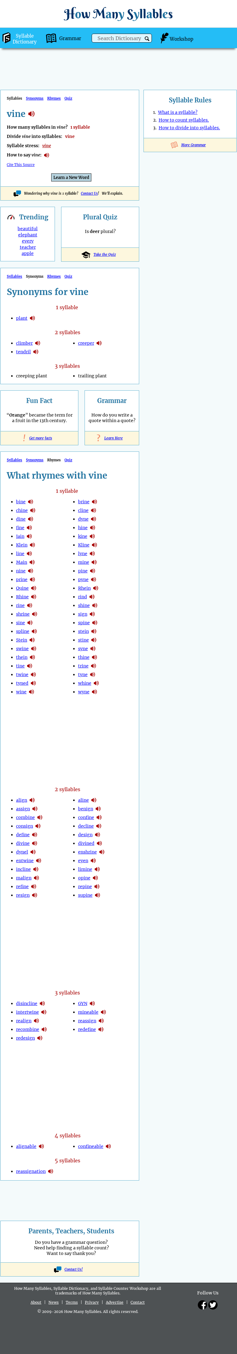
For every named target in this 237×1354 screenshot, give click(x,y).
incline (23, 869)
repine (85, 886)
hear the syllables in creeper (99, 343)
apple (28, 253)
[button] (147, 38)
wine (21, 692)
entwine (25, 860)
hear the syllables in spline (34, 631)
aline (83, 800)
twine (22, 674)
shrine (23, 614)
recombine (27, 1029)
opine (84, 878)
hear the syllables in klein (32, 545)
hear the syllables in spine (94, 622)
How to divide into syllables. (189, 128)
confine (86, 817)
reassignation (31, 1171)
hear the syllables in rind (91, 596)
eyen (83, 860)
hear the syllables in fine (29, 527)
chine (22, 510)
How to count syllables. (184, 120)
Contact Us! (73, 1269)
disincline (26, 1003)
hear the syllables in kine (92, 536)
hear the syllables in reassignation (50, 1171)
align (21, 800)
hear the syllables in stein (32, 640)
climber (24, 343)
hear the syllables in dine (30, 519)
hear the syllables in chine (32, 510)
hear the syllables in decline (98, 826)
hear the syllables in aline (93, 800)
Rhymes (54, 98)
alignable (26, 1146)
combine (25, 817)
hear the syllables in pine (92, 571)
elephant (27, 235)
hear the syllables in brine (94, 501)
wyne (83, 692)
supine (85, 895)
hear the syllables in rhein (95, 588)
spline (22, 631)
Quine (22, 588)
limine (85, 869)
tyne (83, 674)
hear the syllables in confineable (108, 1146)
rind (82, 597)
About (36, 1302)
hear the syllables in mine (94, 562)
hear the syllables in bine (30, 501)
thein (21, 657)
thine (83, 657)
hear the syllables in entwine (38, 860)
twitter (213, 1305)
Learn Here (112, 438)
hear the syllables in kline (94, 545)
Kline (83, 545)
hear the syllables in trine (93, 666)
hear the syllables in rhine (33, 596)
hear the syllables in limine (97, 869)
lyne (82, 553)
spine (84, 622)
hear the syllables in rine (29, 605)
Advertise (114, 1302)
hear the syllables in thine (94, 657)
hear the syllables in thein (32, 657)
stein (83, 631)
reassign (87, 1021)
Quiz (68, 98)
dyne (83, 519)
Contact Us (89, 193)
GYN (82, 1003)
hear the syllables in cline (93, 510)
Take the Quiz (105, 254)
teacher (28, 247)
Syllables (14, 276)
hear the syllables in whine (96, 683)
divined (86, 843)
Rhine (22, 597)
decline (86, 826)
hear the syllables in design (97, 834)
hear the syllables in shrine (34, 614)
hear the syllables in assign (34, 808)
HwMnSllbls (118, 13)
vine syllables (31, 114)
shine (84, 605)
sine (20, 622)
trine (83, 666)
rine (20, 605)
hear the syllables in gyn (92, 1003)
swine (22, 648)
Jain (20, 536)
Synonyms (35, 98)
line (20, 553)
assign (23, 809)
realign (23, 1021)
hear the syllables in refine (33, 886)
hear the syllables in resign (34, 895)
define (23, 834)
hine (83, 527)
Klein (21, 545)
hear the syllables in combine (39, 817)
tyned (22, 683)
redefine (87, 1029)
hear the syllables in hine (92, 527)
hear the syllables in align (32, 800)
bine (21, 502)
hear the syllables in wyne (94, 691)
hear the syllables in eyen (93, 860)
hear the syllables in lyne (92, 553)
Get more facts (39, 438)
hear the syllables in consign (37, 826)
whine (84, 683)
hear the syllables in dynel (33, 852)
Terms (72, 1302)
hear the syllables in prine (32, 579)
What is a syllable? (178, 112)
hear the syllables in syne (92, 648)
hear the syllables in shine (94, 605)
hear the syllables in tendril (35, 351)
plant (21, 318)
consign (24, 826)
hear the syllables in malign (36, 878)
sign (82, 614)
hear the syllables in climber (37, 343)
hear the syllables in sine (29, 622)
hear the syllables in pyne (93, 579)
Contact (138, 1302)
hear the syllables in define (34, 834)
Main (21, 562)
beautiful (28, 228)
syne (83, 648)
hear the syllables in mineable (103, 1012)
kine (82, 536)
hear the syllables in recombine (44, 1029)
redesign (25, 1038)
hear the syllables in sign (92, 614)
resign (23, 895)
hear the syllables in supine (97, 895)
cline (83, 510)
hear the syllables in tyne (92, 674)
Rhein (84, 588)
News (53, 1302)
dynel (22, 852)
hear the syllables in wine (31, 691)
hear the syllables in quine (33, 588)
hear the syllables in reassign (101, 1020)
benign (85, 809)
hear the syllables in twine (33, 674)
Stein (21, 640)
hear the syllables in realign (36, 1020)
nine (21, 571)
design (85, 834)
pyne (83, 579)
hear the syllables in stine (93, 640)
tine (20, 666)
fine (20, 527)
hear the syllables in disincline (42, 1003)
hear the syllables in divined (99, 843)
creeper (86, 343)
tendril (23, 352)
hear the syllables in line (29, 553)
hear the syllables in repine (96, 886)
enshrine (87, 852)
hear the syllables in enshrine (101, 852)
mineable (88, 1012)
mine (83, 562)
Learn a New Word (71, 177)
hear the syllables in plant (32, 318)
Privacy (92, 1302)
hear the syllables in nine (30, 571)
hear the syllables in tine (29, 666)
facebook (202, 1305)
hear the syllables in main (32, 562)
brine (83, 502)
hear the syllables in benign (98, 808)
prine (21, 579)
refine (22, 886)
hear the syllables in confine (99, 817)
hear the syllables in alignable (41, 1146)
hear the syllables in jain (29, 536)
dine (21, 519)
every (28, 241)
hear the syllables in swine (33, 648)
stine (83, 640)
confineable (90, 1146)
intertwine (27, 1012)
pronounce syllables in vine (46, 155)
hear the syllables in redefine (100, 1029)
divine (23, 843)
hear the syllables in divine (34, 843)
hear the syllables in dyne (93, 519)
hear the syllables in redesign (39, 1038)
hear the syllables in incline (35, 869)
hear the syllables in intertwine (43, 1012)
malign (23, 878)
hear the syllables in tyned (33, 683)
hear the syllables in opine (95, 878)
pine (83, 571)
